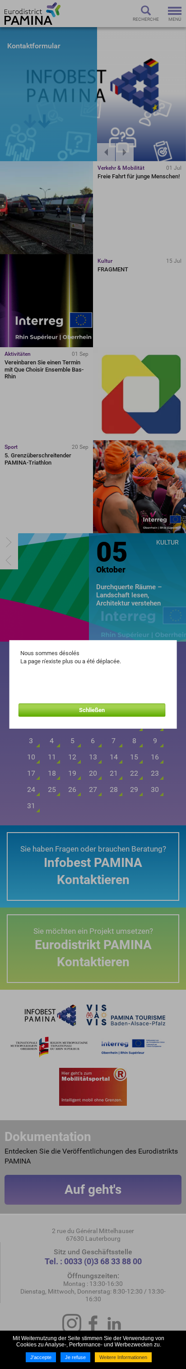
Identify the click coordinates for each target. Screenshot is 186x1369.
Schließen (92, 710)
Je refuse (75, 1357)
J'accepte (40, 1357)
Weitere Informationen (123, 1357)
